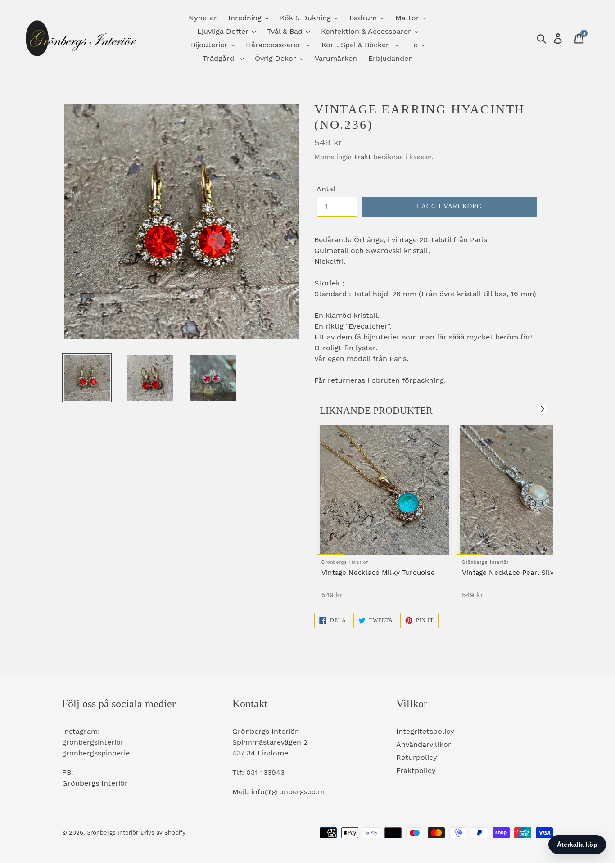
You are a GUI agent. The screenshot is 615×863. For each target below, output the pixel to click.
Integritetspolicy (425, 731)
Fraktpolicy (416, 770)
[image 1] (384, 490)
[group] (384, 516)
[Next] (542, 409)
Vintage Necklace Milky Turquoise (378, 573)
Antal (326, 189)
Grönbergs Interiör (112, 832)
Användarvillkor (423, 744)
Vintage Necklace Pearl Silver (511, 573)
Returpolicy (416, 757)
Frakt (362, 157)
